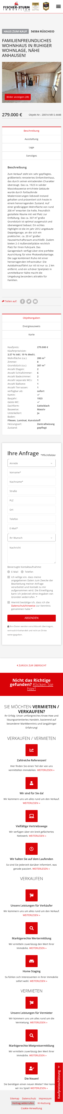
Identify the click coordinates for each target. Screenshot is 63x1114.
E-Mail (14, 571)
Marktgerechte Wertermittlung (31, 938)
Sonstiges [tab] (31, 155)
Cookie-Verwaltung (31, 1108)
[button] (58, 6)
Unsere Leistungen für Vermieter (32, 1013)
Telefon (29, 571)
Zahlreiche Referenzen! (31, 760)
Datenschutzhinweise (23, 605)
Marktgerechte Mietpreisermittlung (31, 1045)
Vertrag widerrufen (23, 1103)
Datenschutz (29, 1098)
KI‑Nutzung (44, 1103)
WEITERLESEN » (45, 770)
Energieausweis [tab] (31, 326)
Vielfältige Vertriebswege (31, 826)
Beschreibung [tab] (31, 130)
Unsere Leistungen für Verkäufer (32, 905)
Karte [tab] (32, 334)
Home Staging (31, 971)
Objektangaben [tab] (31, 317)
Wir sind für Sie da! (32, 793)
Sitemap (14, 1098)
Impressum (45, 1098)
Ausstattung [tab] (31, 139)
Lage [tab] (31, 147)
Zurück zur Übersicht (32, 665)
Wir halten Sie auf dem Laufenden (31, 859)
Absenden (31, 618)
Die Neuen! (32, 1078)
